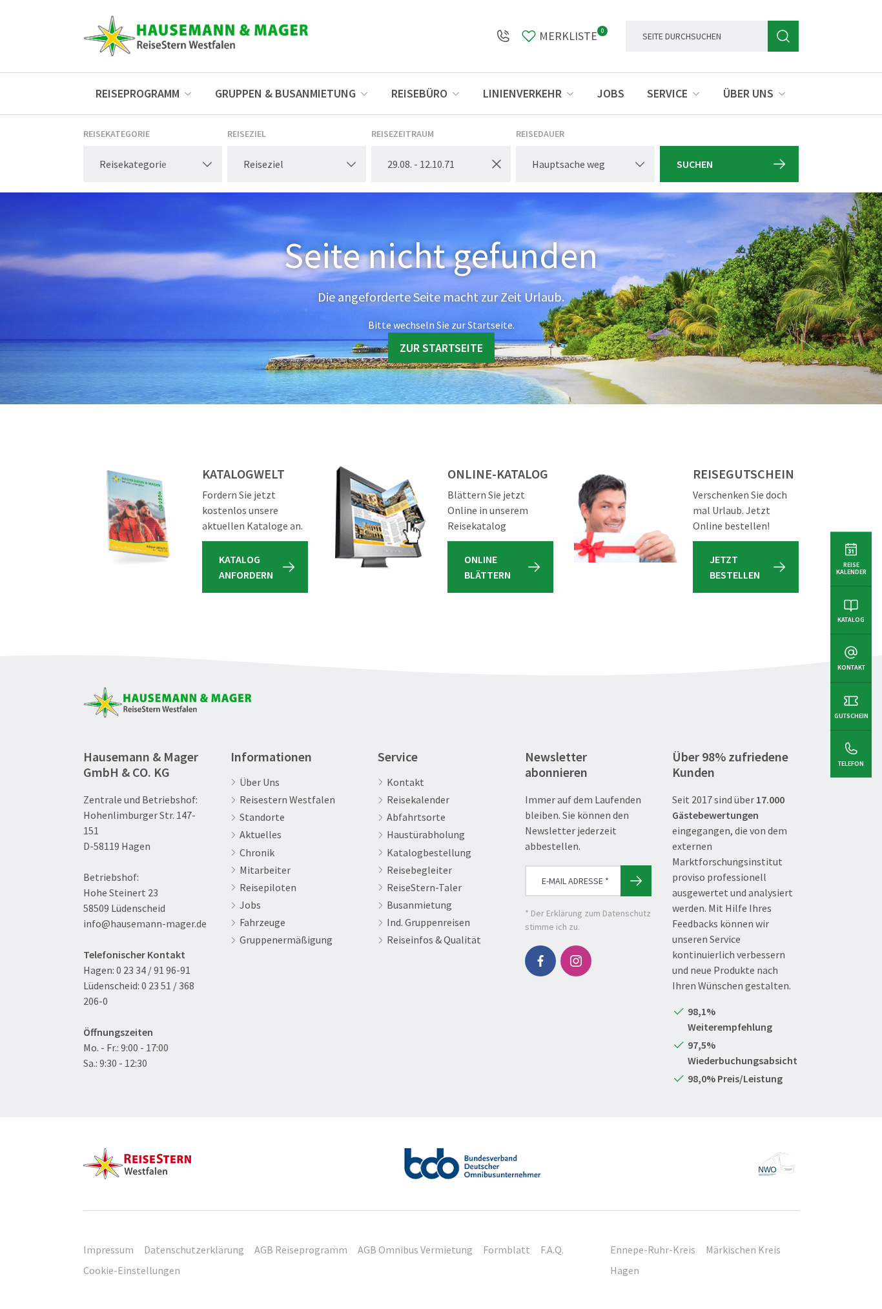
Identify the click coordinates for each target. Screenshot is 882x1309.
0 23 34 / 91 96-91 (153, 970)
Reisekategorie (116, 133)
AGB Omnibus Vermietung (415, 1249)
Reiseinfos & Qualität (434, 940)
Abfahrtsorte (416, 817)
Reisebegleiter (419, 870)
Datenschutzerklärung (194, 1249)
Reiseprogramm (137, 93)
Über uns (748, 93)
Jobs (610, 93)
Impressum (108, 1249)
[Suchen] (783, 36)
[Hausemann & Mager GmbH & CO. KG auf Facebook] (540, 960)
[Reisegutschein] (625, 518)
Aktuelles (261, 835)
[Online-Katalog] (380, 518)
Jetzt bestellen (735, 567)
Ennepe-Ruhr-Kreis (652, 1249)
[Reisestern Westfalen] (137, 1158)
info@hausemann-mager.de (145, 923)
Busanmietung (419, 905)
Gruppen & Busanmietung (285, 93)
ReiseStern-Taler (424, 887)
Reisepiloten (268, 887)
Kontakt (405, 782)
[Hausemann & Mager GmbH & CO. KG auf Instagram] (575, 960)
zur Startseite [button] (441, 347)
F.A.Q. (552, 1249)
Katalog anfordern (246, 567)
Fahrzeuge (262, 922)
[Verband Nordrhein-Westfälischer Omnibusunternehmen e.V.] (776, 1158)
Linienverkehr (522, 93)
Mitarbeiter (265, 870)
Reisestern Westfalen (287, 800)
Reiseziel (246, 133)
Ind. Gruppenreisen (428, 922)
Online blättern (487, 567)
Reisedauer (540, 133)
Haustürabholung (426, 835)
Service (667, 93)
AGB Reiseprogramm (300, 1249)
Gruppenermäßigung (286, 940)
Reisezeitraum (402, 133)
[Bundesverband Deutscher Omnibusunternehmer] (472, 1158)
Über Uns (260, 782)
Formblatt (506, 1249)
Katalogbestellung (429, 853)
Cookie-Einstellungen (131, 1270)
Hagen (624, 1270)
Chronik (257, 853)
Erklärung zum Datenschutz (598, 913)
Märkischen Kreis (743, 1249)
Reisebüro (419, 93)
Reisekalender (418, 800)
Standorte (262, 817)
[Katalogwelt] (135, 518)
